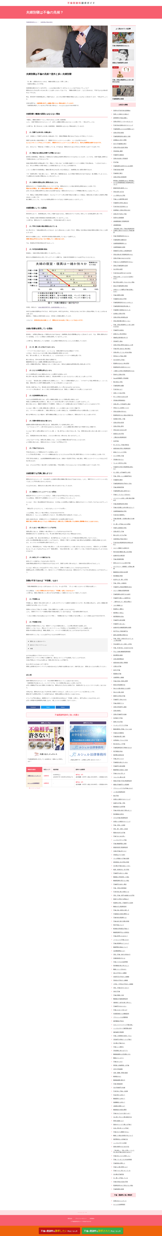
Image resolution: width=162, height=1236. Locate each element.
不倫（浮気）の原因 (119, 825)
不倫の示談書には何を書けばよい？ (123, 507)
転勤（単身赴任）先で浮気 (121, 869)
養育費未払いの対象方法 (120, 1139)
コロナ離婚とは (118, 605)
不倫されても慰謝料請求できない (123, 262)
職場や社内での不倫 (119, 832)
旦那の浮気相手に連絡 (119, 707)
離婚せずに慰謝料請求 (119, 906)
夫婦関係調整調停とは (119, 243)
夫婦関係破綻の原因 (119, 247)
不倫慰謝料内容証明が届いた (121, 306)
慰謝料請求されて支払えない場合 (123, 1185)
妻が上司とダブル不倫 (119, 535)
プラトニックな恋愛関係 (120, 1017)
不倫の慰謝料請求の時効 (120, 504)
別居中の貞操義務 (118, 217)
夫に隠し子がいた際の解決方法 (122, 1117)
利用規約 (92, 1218)
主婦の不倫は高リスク (119, 851)
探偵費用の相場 (118, 655)
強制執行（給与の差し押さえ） (122, 1002)
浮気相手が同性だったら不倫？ (122, 1039)
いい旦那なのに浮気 (119, 195)
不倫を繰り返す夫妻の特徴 (121, 921)
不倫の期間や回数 (118, 295)
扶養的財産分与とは (119, 958)
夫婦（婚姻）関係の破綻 (120, 1072)
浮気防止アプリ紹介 (119, 854)
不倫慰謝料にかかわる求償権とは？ (123, 129)
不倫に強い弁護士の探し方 (121, 910)
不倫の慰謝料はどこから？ (121, 943)
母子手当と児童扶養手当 (120, 631)
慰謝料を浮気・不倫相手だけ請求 (123, 903)
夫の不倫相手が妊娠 (119, 1087)
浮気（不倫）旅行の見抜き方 (121, 954)
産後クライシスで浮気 (119, 452)
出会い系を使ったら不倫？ (121, 1128)
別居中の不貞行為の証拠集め (121, 110)
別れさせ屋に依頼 (118, 692)
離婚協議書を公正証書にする (121, 1054)
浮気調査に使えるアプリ (120, 1050)
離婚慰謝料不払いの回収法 (121, 932)
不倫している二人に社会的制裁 (122, 1159)
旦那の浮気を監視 (118, 422)
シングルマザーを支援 (119, 1143)
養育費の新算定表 (118, 755)
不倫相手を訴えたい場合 (120, 873)
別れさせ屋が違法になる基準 (121, 688)
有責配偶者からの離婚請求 (121, 1013)
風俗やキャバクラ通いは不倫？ (122, 1124)
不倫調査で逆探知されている (121, 310)
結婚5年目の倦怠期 (119, 555)
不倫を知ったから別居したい (121, 1156)
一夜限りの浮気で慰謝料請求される (123, 371)
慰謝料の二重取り (118, 609)
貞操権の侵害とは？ (119, 1106)
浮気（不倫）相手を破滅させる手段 (123, 895)
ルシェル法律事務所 (33, 783)
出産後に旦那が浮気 (119, 313)
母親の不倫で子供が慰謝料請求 (122, 781)
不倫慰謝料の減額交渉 (119, 239)
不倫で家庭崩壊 (118, 1084)
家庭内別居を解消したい (120, 188)
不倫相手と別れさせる (119, 699)
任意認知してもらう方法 (120, 740)
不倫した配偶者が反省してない (122, 1035)
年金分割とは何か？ (119, 1095)
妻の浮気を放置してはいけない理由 (123, 282)
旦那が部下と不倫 (118, 531)
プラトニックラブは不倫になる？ (123, 788)
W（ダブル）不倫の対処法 (121, 445)
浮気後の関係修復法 (119, 400)
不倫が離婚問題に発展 (119, 843)
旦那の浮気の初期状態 (119, 177)
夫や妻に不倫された (119, 1043)
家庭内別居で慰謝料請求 (120, 847)
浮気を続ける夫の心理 (119, 430)
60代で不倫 (116, 670)
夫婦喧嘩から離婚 (118, 677)
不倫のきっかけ (118, 1061)
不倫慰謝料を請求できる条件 (121, 594)
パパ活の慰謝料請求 (119, 792)
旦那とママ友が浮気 (119, 393)
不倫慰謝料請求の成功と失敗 (121, 136)
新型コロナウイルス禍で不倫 (121, 563)
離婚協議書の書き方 (119, 1080)
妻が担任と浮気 (118, 382)
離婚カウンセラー (118, 1058)
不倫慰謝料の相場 (118, 1189)
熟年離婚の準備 (118, 576)
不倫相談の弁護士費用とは (121, 914)
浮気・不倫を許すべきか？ (121, 988)
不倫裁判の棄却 (118, 479)
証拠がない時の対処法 (119, 334)
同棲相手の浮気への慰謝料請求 (122, 250)
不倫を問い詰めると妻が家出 (121, 348)
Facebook (33, 707)
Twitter (48, 707)
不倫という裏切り (118, 1047)
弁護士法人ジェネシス (34, 776)
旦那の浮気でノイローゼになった (123, 121)
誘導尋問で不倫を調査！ (120, 118)
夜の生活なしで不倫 (119, 744)
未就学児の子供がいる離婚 (121, 976)
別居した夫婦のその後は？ (121, 114)
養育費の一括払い (118, 612)
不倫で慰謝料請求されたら (121, 236)
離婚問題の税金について (120, 947)
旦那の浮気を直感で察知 (120, 147)
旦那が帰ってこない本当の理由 (122, 352)
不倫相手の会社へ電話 (119, 884)
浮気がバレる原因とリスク (121, 408)
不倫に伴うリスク (118, 758)
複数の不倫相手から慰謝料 (121, 784)
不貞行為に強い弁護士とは (121, 891)
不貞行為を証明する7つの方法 (122, 273)
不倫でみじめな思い (119, 836)
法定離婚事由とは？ (119, 951)
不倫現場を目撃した (119, 1163)
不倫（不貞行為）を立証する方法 (123, 648)
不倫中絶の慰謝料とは (119, 917)
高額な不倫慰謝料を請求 (120, 265)
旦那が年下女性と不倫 (119, 214)
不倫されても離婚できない (121, 1132)
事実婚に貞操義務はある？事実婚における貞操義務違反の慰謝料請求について (123, 182)
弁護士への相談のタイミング (121, 821)
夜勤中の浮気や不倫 (119, 696)
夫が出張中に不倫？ (119, 359)
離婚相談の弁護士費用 (119, 1109)
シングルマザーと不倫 (119, 840)
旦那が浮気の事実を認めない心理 (123, 345)
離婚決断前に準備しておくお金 (122, 729)
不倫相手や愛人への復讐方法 (121, 598)
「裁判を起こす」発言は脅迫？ (122, 601)
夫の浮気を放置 (118, 269)
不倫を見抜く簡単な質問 (120, 681)
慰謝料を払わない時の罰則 (121, 363)
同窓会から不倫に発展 (119, 356)
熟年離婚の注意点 (118, 814)
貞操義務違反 (117, 225)
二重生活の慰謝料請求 (119, 437)
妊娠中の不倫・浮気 (119, 803)
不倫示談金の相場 (118, 169)
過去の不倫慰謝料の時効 (120, 286)
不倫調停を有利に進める (120, 203)
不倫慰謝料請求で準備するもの (122, 747)
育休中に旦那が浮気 (119, 374)
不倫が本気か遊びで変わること (122, 810)
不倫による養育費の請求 (120, 199)
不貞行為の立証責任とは (120, 206)
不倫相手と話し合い (119, 624)
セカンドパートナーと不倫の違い (123, 1024)
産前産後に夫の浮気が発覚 (121, 862)
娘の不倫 (116, 795)
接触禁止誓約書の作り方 (120, 337)
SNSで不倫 (116, 991)
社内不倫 (116, 441)
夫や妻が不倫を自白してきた (121, 866)
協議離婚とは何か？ (119, 1102)
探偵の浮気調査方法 (119, 685)
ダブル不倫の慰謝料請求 (120, 817)
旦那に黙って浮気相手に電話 (121, 404)
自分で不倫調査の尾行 (119, 143)
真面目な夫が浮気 (118, 433)
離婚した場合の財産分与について (123, 1135)
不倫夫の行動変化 (118, 733)
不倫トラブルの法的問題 (120, 962)
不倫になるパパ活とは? (120, 1010)
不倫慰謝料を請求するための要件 (123, 166)
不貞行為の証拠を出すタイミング (123, 125)
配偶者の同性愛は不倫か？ (121, 928)
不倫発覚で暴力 (118, 173)
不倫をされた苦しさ (119, 773)
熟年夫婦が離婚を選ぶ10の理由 (122, 552)
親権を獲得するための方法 (121, 1146)
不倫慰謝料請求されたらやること (123, 302)
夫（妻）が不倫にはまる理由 (121, 524)
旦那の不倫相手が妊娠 (119, 714)
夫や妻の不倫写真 (118, 1174)
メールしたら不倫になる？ (121, 939)
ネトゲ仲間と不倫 (118, 456)
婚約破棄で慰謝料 (118, 1032)
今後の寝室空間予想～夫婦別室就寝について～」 (52, 307)
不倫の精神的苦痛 (118, 487)
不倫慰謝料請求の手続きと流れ (122, 483)
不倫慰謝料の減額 (118, 385)
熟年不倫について (118, 925)
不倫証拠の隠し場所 (119, 736)
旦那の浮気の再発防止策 (120, 317)
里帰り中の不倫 (118, 721)
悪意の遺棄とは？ (118, 1120)
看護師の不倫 (117, 673)
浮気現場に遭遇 (118, 151)
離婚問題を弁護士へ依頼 (120, 770)
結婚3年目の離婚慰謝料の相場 (122, 627)
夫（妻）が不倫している (120, 1178)
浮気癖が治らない (118, 459)
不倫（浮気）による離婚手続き (122, 476)
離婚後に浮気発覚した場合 (121, 877)
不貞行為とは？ (118, 389)
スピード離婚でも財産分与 (121, 548)
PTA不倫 (115, 162)
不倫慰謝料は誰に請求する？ (121, 491)
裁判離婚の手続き (118, 1021)
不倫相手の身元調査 (119, 620)
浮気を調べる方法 (118, 191)
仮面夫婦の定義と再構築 (120, 662)
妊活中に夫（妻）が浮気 (120, 579)
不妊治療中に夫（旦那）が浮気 (122, 644)
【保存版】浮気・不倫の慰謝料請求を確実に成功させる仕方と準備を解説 (123, 230)
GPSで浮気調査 (118, 1069)
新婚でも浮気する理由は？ (121, 899)
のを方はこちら (58, 1230)
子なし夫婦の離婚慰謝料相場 (121, 651)
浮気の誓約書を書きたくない (121, 321)
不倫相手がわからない (119, 1006)
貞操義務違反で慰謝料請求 (121, 221)
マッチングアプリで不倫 (120, 725)
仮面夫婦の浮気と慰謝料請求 (121, 448)
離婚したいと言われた (119, 969)
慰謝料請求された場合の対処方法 (123, 415)
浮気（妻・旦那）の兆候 (120, 829)
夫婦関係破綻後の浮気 (119, 511)
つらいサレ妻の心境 (119, 777)
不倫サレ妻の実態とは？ (120, 1167)
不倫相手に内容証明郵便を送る (122, 587)
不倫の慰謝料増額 (118, 559)
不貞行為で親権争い (119, 515)
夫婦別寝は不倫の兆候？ (120, 539)
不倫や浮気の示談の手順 (120, 1181)
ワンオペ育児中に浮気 (119, 463)
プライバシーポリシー (81, 1218)
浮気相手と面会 (118, 341)
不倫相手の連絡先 (118, 155)
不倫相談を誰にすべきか (120, 762)
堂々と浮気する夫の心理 (120, 396)
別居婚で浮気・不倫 (119, 419)
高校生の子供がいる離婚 (120, 980)
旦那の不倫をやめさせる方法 (121, 258)
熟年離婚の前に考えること (121, 965)
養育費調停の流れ (118, 616)
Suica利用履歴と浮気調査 (120, 378)
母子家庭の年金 (118, 751)
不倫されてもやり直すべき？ (121, 1113)
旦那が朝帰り (117, 710)
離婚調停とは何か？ (119, 1098)
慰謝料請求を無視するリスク (121, 367)
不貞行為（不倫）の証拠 (120, 1091)
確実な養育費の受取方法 (120, 635)
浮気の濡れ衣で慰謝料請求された (123, 254)
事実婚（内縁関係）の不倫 (121, 1065)
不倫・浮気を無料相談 (119, 888)
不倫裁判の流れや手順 (119, 299)
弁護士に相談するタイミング (121, 799)
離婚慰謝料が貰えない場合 (121, 880)
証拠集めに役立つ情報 (119, 140)
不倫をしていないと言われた (121, 494)
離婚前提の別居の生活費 (120, 572)
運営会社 (70, 1218)
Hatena (62, 707)
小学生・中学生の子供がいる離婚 (123, 984)
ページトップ (81, 1212)
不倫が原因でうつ (118, 703)
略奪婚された (117, 1076)
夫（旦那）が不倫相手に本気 (121, 472)
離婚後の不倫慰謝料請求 (120, 999)
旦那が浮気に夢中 (118, 426)
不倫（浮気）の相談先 (119, 583)
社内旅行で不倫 (118, 718)
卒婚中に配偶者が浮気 (119, 528)
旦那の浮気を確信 (118, 132)
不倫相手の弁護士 (118, 330)
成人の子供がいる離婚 (119, 973)
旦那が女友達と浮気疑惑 (120, 158)
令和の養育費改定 (118, 659)
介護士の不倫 (117, 666)
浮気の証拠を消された (119, 411)
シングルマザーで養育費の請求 (122, 1028)
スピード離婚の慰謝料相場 (121, 590)
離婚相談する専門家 (119, 806)
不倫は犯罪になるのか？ (120, 936)
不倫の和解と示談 (118, 995)
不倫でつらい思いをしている (121, 1170)
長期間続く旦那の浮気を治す (121, 210)
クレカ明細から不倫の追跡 (121, 858)
